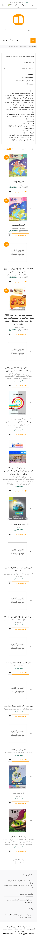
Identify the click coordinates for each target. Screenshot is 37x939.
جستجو (31, 46)
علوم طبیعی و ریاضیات (24, 80)
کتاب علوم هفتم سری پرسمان (18, 524)
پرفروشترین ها (11, 927)
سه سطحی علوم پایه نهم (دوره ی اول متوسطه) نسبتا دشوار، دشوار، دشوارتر (18, 420)
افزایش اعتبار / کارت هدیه (10, 5)
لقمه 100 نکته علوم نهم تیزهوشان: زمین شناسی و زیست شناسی (18, 270)
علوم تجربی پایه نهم (18, 749)
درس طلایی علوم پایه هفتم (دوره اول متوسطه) (18, 569)
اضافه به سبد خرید (19, 192)
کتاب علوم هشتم (18, 225)
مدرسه (29, 84)
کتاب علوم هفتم (18, 792)
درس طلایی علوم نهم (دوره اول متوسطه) (18, 616)
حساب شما (32, 4)
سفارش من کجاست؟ (23, 4)
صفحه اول (27, 927)
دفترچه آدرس (28, 902)
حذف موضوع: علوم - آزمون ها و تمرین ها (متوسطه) (19, 56)
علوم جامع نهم (18, 181)
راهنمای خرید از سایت (26, 917)
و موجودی (4, 149)
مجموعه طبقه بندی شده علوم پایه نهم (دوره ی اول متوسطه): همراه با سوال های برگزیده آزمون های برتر (18, 470)
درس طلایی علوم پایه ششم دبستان (18, 662)
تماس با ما (18, 6)
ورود (4, 40)
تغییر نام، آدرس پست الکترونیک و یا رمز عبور (19, 900)
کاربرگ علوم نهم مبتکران (18, 836)
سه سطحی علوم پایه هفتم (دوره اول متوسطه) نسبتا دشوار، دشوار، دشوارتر (18, 369)
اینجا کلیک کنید (9, 915)
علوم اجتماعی (27, 77)
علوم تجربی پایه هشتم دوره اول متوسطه (18, 705)
